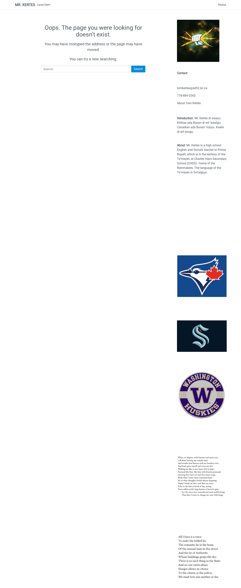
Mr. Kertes (25, 5)
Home (222, 5)
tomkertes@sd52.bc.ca (192, 88)
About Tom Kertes (189, 103)
